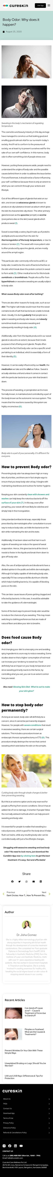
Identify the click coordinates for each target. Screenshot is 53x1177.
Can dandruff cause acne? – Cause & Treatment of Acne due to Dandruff (35, 1012)
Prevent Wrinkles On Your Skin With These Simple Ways (24, 1051)
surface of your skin (11, 502)
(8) (43, 737)
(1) (16, 223)
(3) (15, 273)
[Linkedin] (15, 1145)
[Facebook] (9, 1145)
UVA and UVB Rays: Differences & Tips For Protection (24, 1077)
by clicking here (28, 855)
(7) (22, 502)
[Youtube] (21, 1145)
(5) (14, 356)
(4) (35, 327)
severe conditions (32, 725)
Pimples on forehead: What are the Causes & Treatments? (35, 1032)
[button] (12, 881)
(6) (20, 406)
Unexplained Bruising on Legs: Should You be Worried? (25, 1064)
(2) (18, 244)
